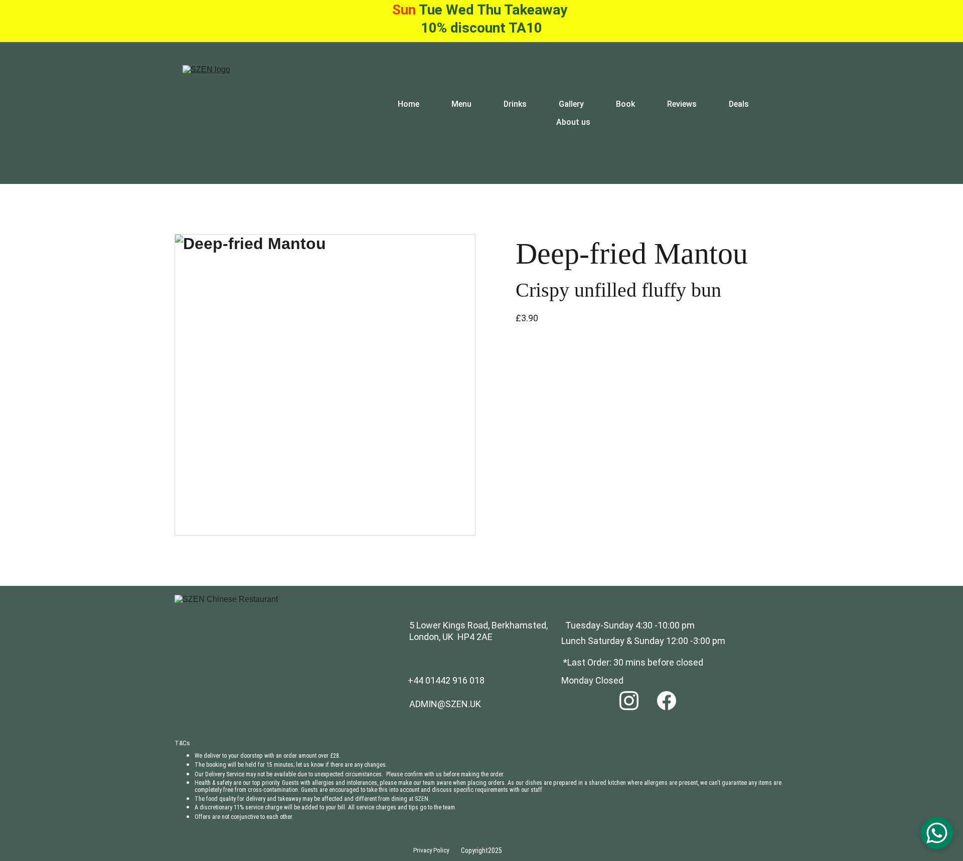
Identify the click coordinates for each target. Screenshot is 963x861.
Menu (461, 104)
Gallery (571, 104)
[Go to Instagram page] (628, 700)
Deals (739, 104)
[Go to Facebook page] (666, 700)
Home (408, 104)
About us (573, 122)
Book (625, 104)
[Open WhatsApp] (937, 833)
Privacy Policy (431, 850)
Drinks (515, 104)
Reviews (682, 104)
